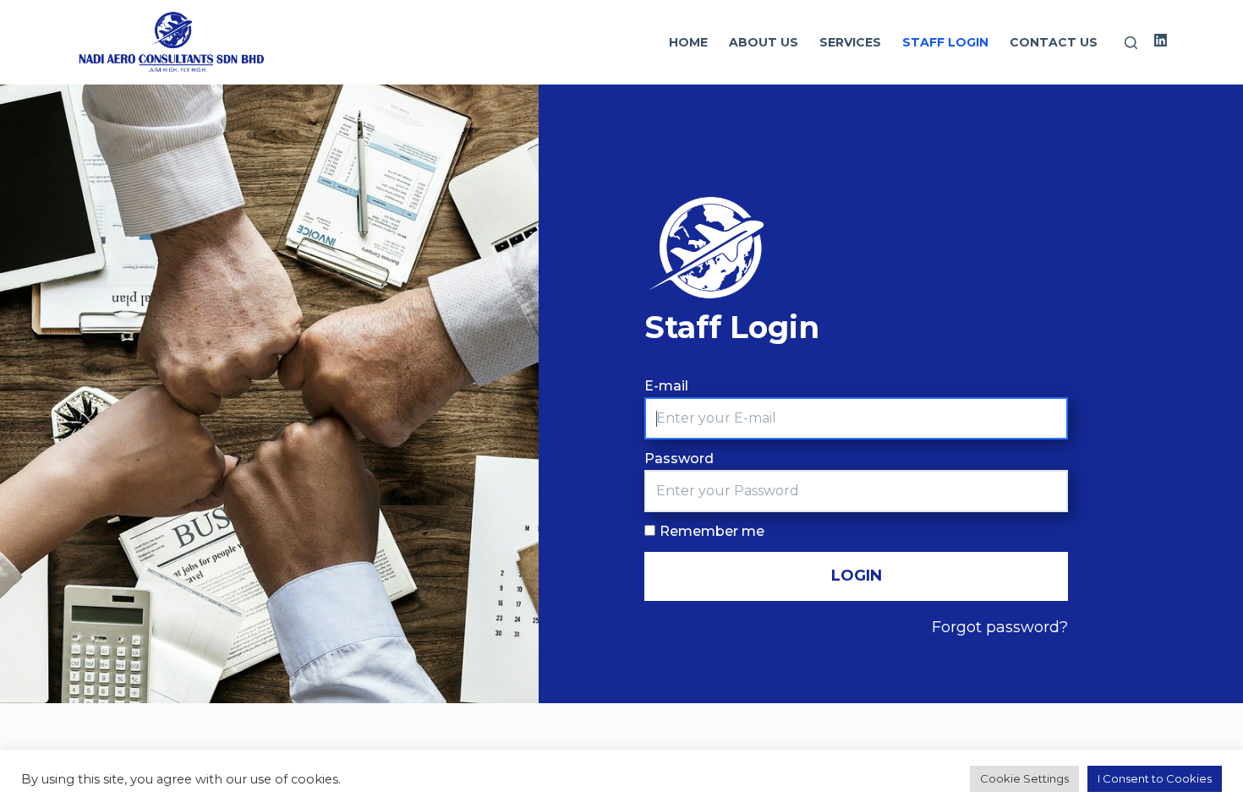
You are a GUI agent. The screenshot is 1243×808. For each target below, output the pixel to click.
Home (688, 42)
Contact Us (1054, 42)
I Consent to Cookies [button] (1155, 778)
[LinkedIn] (1160, 40)
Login (856, 575)
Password (679, 458)
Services (850, 42)
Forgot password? (1000, 627)
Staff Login (945, 42)
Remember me (712, 531)
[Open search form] (1131, 42)
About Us (763, 42)
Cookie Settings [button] (1024, 778)
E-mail (666, 386)
